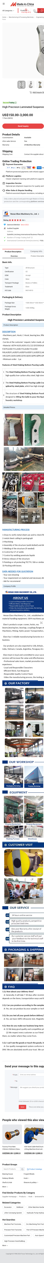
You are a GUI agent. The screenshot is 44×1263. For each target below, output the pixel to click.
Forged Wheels (29, 1174)
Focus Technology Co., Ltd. (29, 1254)
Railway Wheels (8, 1178)
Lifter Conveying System (13, 1213)
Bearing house (7, 1174)
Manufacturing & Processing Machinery (21, 17)
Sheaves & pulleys (30, 1182)
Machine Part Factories (12, 1224)
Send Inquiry (23, 126)
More (4, 1245)
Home (4, 17)
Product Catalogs (35, 1169)
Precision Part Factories (13, 1230)
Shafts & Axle (7, 1182)
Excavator (8, 1207)
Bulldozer (20, 1207)
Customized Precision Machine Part (17, 1235)
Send (22, 1107)
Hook (26, 1178)
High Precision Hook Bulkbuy (14, 1241)
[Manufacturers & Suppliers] (22, 4)
